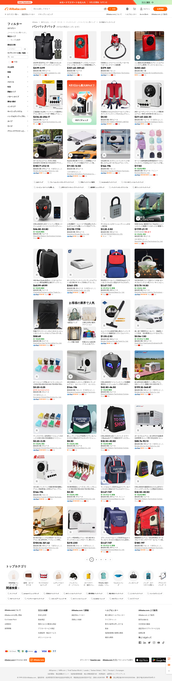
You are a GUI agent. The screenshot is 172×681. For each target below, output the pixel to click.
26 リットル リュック (80, 599)
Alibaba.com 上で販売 (146, 615)
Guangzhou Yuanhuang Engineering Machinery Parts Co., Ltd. (149, 343)
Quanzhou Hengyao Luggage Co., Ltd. (46, 73)
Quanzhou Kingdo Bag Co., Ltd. (78, 234)
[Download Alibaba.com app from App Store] (142, 660)
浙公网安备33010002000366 (124, 677)
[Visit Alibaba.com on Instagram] (154, 642)
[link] (169, 659)
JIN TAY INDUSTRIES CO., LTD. (112, 234)
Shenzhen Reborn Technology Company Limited (48, 236)
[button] (105, 8)
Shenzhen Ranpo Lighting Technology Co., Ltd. (149, 292)
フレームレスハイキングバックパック (62, 182)
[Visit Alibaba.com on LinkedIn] (144, 642)
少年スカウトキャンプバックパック (72, 187)
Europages (120, 670)
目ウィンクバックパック (142, 187)
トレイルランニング (156, 593)
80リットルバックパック (74, 593)
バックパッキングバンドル (119, 187)
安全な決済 (42, 615)
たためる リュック (99, 599)
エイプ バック (134, 599)
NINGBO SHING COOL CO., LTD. (78, 290)
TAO (104, 670)
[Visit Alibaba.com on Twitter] (149, 642)
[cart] (135, 9)
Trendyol (111, 670)
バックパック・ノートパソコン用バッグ (80, 22)
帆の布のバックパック (116, 593)
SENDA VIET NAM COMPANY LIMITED (115, 122)
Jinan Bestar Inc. (73, 73)
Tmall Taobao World (75, 670)
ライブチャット (111, 619)
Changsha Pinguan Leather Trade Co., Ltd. (48, 292)
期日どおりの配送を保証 (47, 624)
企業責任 (8, 624)
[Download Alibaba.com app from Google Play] (159, 660)
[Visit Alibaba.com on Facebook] (140, 642)
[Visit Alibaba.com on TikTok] (163, 642)
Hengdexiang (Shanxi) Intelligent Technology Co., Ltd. (149, 122)
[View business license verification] (107, 677)
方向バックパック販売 (88, 182)
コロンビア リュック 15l (58, 599)
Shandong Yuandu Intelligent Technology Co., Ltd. (115, 171)
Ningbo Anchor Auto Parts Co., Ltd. (45, 171)
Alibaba (35, 22)
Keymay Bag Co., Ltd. (142, 173)
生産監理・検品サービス (47, 633)
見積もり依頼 (76, 619)
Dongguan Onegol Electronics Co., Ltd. (47, 397)
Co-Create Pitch (11, 619)
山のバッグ (39, 182)
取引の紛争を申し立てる (114, 624)
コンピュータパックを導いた (45, 187)
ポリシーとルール (44, 637)
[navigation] (17, 291)
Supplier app (95, 660)
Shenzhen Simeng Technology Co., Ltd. (149, 241)
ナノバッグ (13, 593)
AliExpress (52, 670)
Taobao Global (96, 670)
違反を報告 (109, 637)
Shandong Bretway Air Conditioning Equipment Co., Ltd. (149, 73)
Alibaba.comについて (13, 610)
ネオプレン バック (117, 599)
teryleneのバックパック (109, 182)
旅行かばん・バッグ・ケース (51, 22)
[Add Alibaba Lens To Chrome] (37, 660)
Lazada (86, 670)
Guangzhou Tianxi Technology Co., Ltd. (47, 122)
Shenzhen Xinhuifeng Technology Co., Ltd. (82, 174)
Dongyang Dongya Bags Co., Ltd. (112, 292)
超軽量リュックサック (97, 187)
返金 (106, 628)
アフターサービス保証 (46, 628)
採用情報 (8, 628)
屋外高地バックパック (95, 593)
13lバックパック (15, 599)
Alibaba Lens (10, 660)
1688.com (62, 670)
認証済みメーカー (78, 615)
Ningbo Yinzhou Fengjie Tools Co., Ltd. (114, 341)
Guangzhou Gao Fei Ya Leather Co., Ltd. (47, 343)
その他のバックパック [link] (107, 22)
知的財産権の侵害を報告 (114, 633)
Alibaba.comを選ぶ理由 (13, 615)
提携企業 (142, 633)
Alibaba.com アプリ (110, 660)
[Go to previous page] (87, 559)
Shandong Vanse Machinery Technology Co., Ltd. (115, 73)
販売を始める (143, 619)
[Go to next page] (110, 559)
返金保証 (41, 619)
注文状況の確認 (144, 624)
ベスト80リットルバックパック (134, 182)
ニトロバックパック (136, 593)
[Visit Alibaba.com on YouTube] (158, 642)
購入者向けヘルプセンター (115, 615)
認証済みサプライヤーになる (149, 628)
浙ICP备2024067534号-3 (146, 677)
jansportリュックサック (31, 593)
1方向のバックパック (52, 593)
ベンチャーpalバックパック (35, 599)
